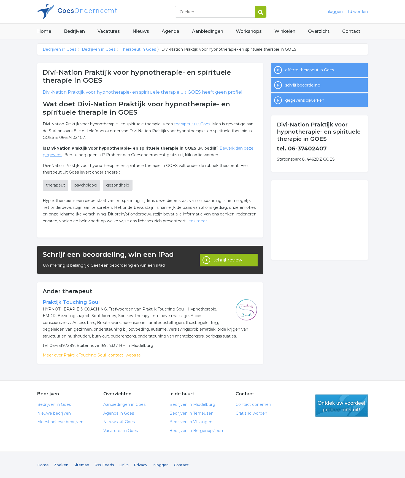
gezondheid (117, 185)
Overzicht (319, 31)
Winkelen (284, 31)
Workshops (249, 31)
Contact (351, 31)
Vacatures (109, 31)
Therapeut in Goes (138, 49)
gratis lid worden (341, 406)
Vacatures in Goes (120, 430)
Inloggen (160, 465)
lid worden (358, 11)
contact (115, 355)
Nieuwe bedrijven (54, 413)
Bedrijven (74, 31)
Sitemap (81, 465)
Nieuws (141, 31)
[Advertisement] (319, 220)
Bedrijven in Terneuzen (191, 413)
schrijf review (228, 260)
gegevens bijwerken (304, 100)
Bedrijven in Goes (106, 11)
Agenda (170, 31)
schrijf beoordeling (302, 85)
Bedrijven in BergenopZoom (197, 430)
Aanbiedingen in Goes (124, 404)
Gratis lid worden (251, 413)
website (133, 355)
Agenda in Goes (118, 413)
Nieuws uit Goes (119, 421)
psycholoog (85, 185)
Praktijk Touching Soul (71, 302)
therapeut (55, 185)
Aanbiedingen (207, 31)
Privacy (140, 465)
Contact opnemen (253, 404)
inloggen (334, 11)
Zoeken (61, 465)
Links (124, 465)
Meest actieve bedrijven (60, 421)
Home (44, 31)
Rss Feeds (104, 465)
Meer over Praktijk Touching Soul (74, 355)
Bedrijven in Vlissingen (190, 421)
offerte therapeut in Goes (309, 69)
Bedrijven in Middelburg (192, 404)
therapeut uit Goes (192, 123)
